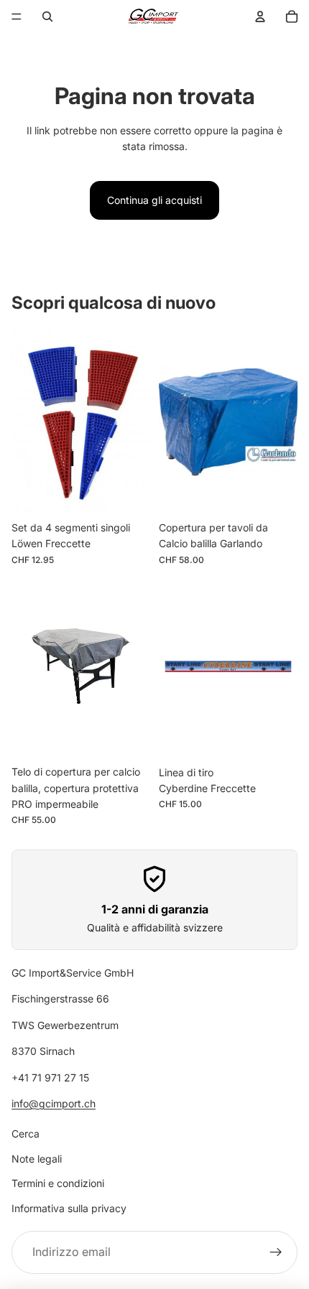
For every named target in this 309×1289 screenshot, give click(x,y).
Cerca (25, 1134)
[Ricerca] (47, 16)
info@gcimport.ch (53, 1103)
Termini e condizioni (57, 1183)
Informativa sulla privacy (68, 1208)
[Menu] (16, 16)
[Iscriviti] (276, 1252)
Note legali (36, 1159)
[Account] (260, 16)
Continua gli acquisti (154, 200)
